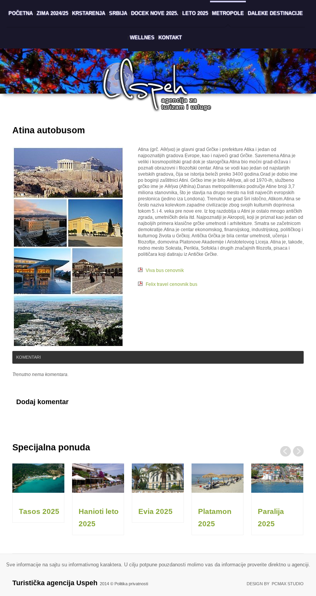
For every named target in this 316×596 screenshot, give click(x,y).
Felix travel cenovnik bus (171, 284)
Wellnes (142, 37)
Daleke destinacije (275, 13)
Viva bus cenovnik (165, 270)
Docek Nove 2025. (154, 13)
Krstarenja (88, 13)
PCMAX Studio (288, 583)
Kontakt (170, 37)
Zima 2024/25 (52, 13)
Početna (20, 13)
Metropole (228, 13)
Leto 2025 (195, 13)
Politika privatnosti (131, 583)
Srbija (118, 13)
